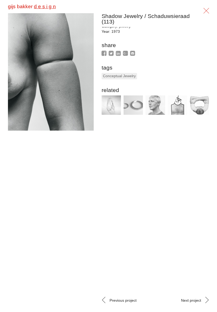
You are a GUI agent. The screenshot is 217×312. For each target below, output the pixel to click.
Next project (191, 300)
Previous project (123, 300)
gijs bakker (32, 6)
